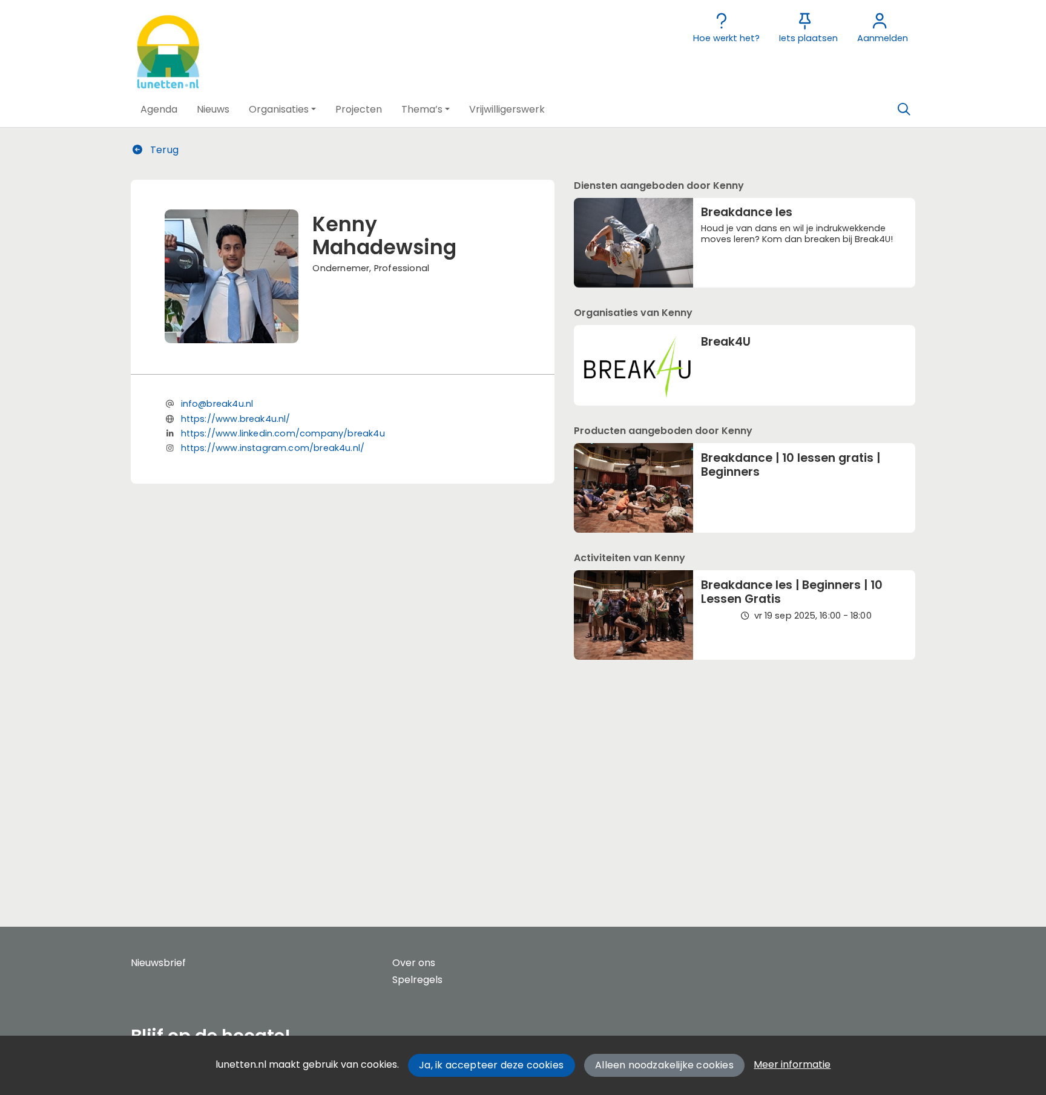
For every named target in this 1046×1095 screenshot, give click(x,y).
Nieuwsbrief (158, 963)
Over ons (413, 963)
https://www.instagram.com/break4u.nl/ (273, 448)
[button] (159, 109)
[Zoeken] (903, 109)
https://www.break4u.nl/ (236, 419)
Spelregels (417, 980)
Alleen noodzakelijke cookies (664, 1065)
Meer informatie (792, 1064)
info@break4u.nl (217, 404)
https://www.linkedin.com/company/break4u (283, 433)
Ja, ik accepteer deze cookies (491, 1065)
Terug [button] (163, 150)
